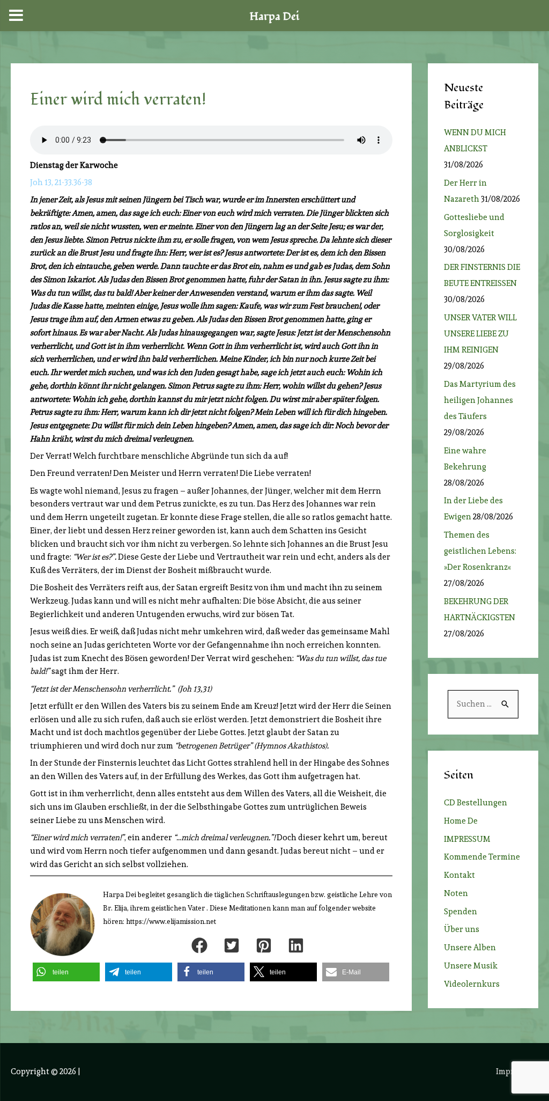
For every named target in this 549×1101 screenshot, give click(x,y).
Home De (461, 821)
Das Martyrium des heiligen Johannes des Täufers (480, 400)
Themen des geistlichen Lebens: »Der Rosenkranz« (480, 551)
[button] (199, 945)
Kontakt (459, 875)
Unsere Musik (471, 966)
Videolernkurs (472, 984)
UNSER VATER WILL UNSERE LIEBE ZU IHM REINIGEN (480, 334)
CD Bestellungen (475, 803)
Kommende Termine (482, 857)
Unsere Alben (470, 947)
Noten (456, 893)
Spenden (460, 911)
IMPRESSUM (467, 839)
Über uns (461, 929)
